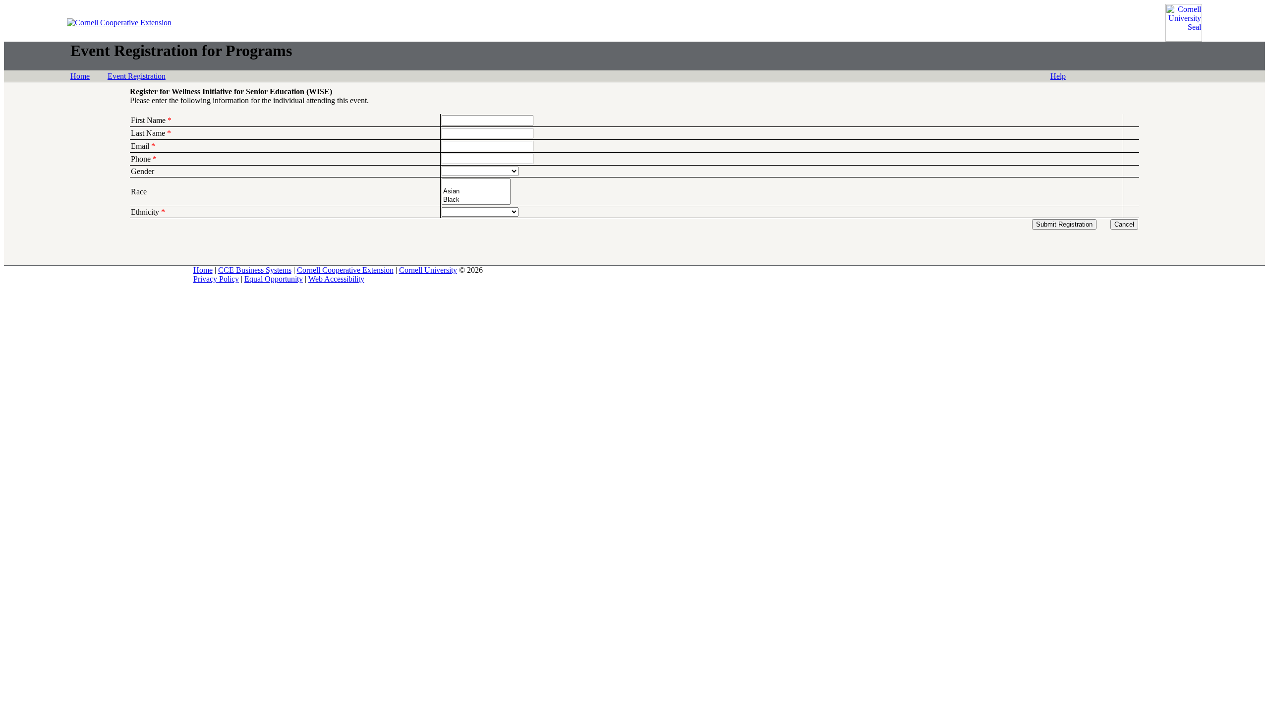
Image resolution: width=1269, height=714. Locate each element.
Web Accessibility (336, 279)
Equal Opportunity (273, 279)
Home (80, 76)
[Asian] (476, 191)
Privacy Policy (216, 279)
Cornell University (428, 270)
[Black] (476, 200)
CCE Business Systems (254, 270)
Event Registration (137, 76)
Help (1058, 76)
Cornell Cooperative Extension (345, 270)
